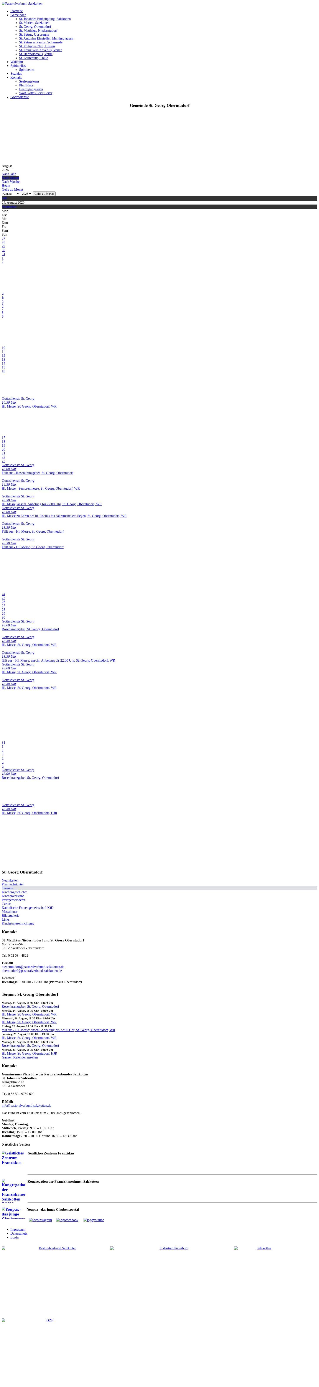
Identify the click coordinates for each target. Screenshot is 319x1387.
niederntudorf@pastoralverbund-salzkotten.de (33, 967)
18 (3, 441)
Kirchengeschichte (14, 892)
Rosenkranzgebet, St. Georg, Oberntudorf (30, 1006)
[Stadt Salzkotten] (262, 1278)
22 (3, 457)
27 (3, 238)
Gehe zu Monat (44, 193)
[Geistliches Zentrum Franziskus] (48, 1351)
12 (3, 355)
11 (3, 351)
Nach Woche (11, 181)
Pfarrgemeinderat (13, 900)
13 (3, 359)
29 (3, 246)
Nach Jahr (9, 174)
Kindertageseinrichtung (18, 923)
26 (3, 602)
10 (3, 348)
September (9, 207)
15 (3, 367)
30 (3, 250)
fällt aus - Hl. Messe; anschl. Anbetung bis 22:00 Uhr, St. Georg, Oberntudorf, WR (58, 1030)
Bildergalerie (10, 915)
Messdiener (9, 911)
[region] (159, 138)
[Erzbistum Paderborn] (172, 1275)
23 (3, 461)
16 (3, 371)
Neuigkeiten (10, 880)
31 (3, 254)
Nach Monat (10, 178)
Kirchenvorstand (13, 896)
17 (3, 437)
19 (3, 445)
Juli (4, 198)
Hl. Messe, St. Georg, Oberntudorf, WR (29, 1014)
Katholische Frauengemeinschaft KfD (28, 908)
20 (3, 449)
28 (3, 242)
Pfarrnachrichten (13, 884)
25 (3, 598)
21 (3, 453)
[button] (16, 11)
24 (3, 594)
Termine (7, 888)
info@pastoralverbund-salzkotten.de (26, 1105)
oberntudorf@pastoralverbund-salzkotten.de (32, 971)
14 (3, 363)
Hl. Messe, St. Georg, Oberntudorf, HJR (29, 1053)
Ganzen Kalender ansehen (20, 1057)
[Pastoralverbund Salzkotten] (22, 3)
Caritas (6, 904)
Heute (6, 185)
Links (6, 919)
